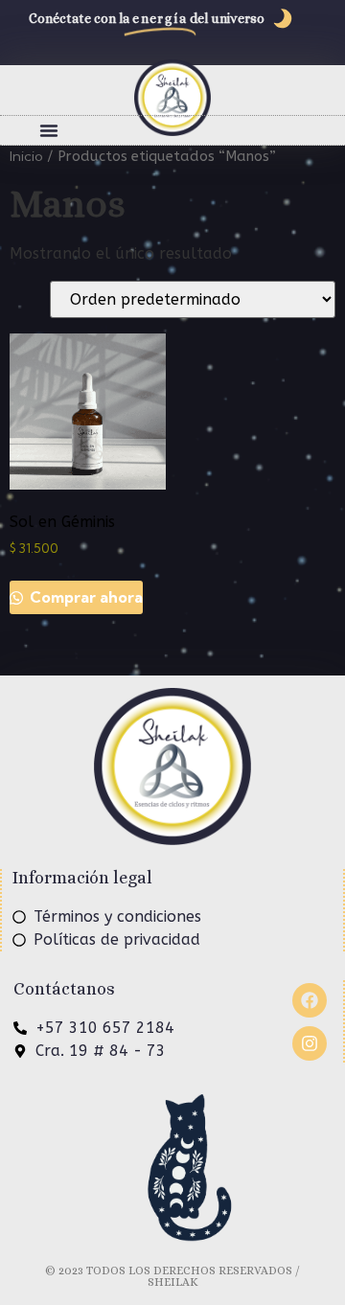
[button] (48, 130)
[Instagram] (309, 1043)
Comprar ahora (84, 597)
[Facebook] (309, 1000)
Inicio (26, 156)
